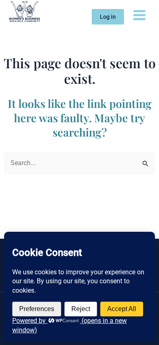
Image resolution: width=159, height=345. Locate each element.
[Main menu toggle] (139, 14)
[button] (108, 17)
